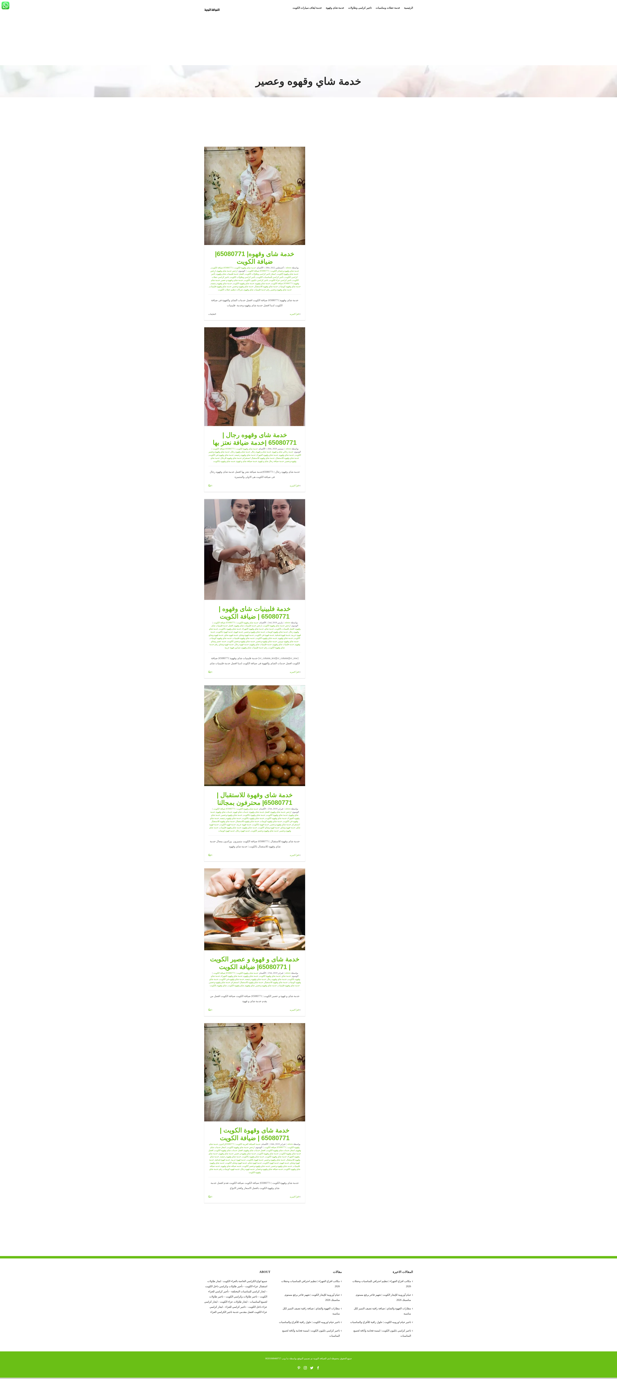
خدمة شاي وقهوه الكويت (276, 818)
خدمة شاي (269, 629)
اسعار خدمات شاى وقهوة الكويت (280, 1150)
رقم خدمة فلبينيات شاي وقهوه (257, 289)
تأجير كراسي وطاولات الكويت (242, 277)
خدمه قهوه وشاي (226, 644)
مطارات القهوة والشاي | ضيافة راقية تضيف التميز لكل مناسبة (311, 1311)
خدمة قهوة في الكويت (264, 635)
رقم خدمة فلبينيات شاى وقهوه (254, 647)
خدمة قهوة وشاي (246, 635)
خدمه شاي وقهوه (285, 638)
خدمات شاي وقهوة (224, 812)
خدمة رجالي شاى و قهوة (282, 452)
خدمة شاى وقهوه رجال (240, 452)
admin (288, 267)
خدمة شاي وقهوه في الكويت (221, 455)
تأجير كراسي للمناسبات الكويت (270, 277)
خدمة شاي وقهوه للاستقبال (266, 286)
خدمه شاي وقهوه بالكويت (224, 461)
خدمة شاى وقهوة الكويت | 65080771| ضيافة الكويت (233, 267)
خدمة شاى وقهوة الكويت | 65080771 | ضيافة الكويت (255, 1072)
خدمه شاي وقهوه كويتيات (221, 638)
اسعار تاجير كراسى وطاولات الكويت (260, 274)
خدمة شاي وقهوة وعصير (231, 815)
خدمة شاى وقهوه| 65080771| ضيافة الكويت (255, 196)
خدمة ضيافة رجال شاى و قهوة (271, 461)
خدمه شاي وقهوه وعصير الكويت (241, 641)
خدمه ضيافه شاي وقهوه (231, 1166)
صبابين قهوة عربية (233, 647)
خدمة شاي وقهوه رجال (277, 979)
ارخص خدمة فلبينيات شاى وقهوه (248, 625)
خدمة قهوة (238, 632)
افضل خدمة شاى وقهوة (259, 812)
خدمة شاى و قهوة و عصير (232, 280)
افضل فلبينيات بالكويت (284, 629)
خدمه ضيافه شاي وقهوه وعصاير (269, 1169)
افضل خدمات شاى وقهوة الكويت (228, 1150)
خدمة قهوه (284, 1163)
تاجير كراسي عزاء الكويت (280, 280)
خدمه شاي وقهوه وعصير (281, 289)
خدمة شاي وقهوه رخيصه (221, 283)
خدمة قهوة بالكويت (224, 632)
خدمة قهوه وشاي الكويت (269, 827)
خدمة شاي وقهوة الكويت (243, 283)
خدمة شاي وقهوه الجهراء (267, 455)
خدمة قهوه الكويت (228, 824)
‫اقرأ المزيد (295, 314)
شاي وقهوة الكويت (236, 985)
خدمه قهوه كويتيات (226, 831)
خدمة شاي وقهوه (286, 455)
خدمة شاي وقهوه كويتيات (290, 286)
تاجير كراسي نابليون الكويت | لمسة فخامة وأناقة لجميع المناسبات (311, 1333)
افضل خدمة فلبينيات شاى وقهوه (230, 274)
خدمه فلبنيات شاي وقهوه (283, 644)
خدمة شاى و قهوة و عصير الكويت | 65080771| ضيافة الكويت (255, 909)
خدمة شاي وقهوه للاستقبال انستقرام (259, 458)
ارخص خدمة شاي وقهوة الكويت (277, 625)
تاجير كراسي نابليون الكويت (256, 280)
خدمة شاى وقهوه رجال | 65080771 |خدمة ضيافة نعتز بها (255, 377)
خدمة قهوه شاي (231, 635)
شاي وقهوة (250, 985)
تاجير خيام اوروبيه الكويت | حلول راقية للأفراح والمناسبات (309, 1322)
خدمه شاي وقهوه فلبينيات (220, 286)
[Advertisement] (308, 41)
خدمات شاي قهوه (240, 812)
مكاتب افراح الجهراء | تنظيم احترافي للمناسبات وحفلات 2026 (310, 1284)
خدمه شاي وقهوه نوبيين (288, 641)
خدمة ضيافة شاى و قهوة (246, 461)
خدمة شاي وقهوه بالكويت (230, 629)
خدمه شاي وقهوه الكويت (266, 638)
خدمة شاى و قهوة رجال (261, 452)
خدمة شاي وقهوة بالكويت (254, 815)
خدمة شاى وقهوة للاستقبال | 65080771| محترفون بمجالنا (255, 736)
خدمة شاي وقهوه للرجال (231, 458)
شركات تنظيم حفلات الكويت (230, 289)
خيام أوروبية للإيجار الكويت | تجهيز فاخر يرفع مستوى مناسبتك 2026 (312, 1297)
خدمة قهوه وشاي (288, 827)
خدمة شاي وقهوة (262, 283)
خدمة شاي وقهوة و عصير (245, 1153)
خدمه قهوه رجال (242, 644)
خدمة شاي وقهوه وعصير (242, 286)
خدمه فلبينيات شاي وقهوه (261, 644)
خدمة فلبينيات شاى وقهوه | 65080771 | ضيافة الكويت (255, 549)
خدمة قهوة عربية (244, 824)
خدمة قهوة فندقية (282, 635)
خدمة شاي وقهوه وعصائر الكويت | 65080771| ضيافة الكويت (273, 271)
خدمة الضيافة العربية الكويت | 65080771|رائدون (239, 1144)
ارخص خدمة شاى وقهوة (227, 271)
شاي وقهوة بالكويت (218, 985)
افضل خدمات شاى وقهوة (254, 1150)
